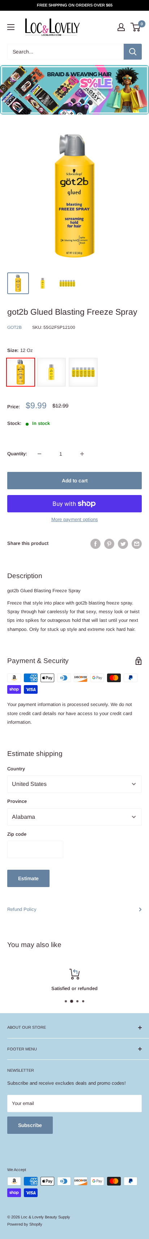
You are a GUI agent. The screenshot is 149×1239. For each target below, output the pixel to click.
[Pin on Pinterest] (109, 544)
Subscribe (30, 1125)
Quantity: (17, 453)
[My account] (121, 27)
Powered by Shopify (24, 1224)
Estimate (28, 878)
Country (16, 768)
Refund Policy (22, 909)
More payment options (74, 519)
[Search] (133, 52)
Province (17, 801)
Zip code (16, 834)
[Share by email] (137, 544)
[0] (135, 27)
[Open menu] (10, 27)
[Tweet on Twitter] (123, 544)
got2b (14, 327)
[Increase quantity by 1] (82, 453)
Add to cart (75, 480)
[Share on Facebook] (95, 544)
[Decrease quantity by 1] (39, 453)
